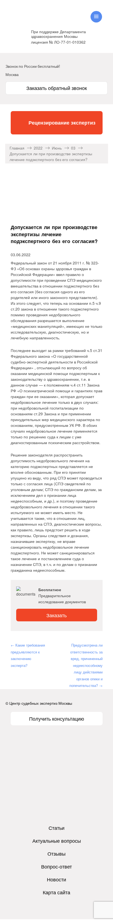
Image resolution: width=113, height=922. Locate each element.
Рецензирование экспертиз (62, 122)
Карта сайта (56, 892)
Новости (56, 879)
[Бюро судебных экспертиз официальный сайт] (36, 12)
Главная (17, 148)
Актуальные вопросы (56, 840)
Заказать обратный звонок (56, 87)
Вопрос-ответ (56, 866)
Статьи (56, 827)
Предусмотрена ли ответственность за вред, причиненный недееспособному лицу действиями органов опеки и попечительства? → (86, 665)
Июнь (57, 148)
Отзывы (56, 853)
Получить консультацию (56, 718)
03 (73, 148)
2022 (38, 148)
